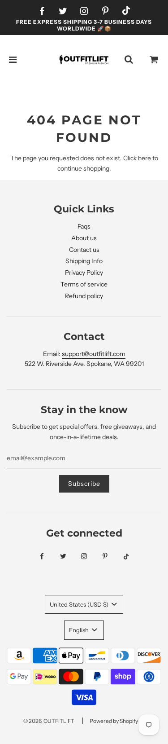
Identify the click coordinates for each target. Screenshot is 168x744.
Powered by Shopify (114, 721)
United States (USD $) (80, 604)
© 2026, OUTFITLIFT (48, 721)
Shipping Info (84, 261)
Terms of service (84, 284)
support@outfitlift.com (93, 354)
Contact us (84, 250)
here (144, 158)
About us (84, 238)
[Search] (129, 59)
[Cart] (154, 59)
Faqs (84, 226)
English (79, 630)
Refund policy (84, 296)
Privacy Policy (84, 273)
